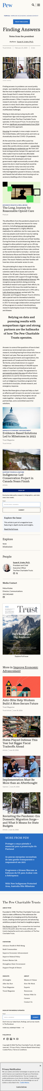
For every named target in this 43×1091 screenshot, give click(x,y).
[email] (14, 573)
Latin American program (12, 292)
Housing (6, 131)
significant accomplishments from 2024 (24, 124)
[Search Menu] (33, 5)
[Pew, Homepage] (8, 5)
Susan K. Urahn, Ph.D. (21, 562)
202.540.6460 (8, 594)
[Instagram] (7, 1039)
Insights (6, 976)
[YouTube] (17, 1039)
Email (4, 500)
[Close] (40, 1065)
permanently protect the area (14, 373)
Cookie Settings (21, 1087)
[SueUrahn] (17, 573)
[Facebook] (4, 1039)
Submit (21, 510)
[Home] (21, 902)
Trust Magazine (21, 22)
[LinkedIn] (11, 1039)
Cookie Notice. (24, 1082)
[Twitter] (14, 1039)
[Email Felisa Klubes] (4, 597)
